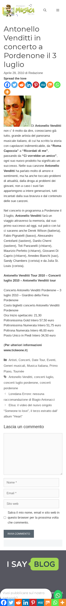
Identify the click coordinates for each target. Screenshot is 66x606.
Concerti (24, 360)
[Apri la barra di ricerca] (44, 10)
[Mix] (50, 85)
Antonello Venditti (20, 377)
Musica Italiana (37, 365)
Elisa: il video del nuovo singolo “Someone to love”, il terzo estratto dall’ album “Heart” (31, 410)
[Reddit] (21, 85)
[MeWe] (43, 85)
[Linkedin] (28, 85)
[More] (7, 92)
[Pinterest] (36, 85)
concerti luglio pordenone (21, 382)
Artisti (13, 360)
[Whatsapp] (57, 85)
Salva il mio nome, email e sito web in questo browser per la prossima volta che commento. (33, 517)
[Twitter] (14, 85)
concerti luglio (43, 377)
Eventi (51, 360)
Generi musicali (14, 365)
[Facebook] (7, 85)
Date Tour (38, 360)
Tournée (18, 371)
